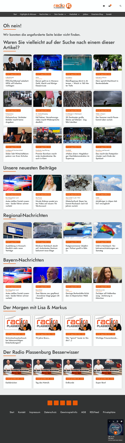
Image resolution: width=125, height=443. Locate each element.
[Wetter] (115, 6)
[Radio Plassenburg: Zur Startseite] (62, 6)
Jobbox (85, 14)
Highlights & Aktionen (28, 14)
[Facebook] (9, 6)
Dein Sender (59, 14)
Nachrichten (43, 14)
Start (15, 14)
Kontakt (108, 14)
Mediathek (73, 14)
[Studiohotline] (21, 6)
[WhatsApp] (5, 6)
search (120, 6)
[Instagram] (13, 6)
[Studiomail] (17, 6)
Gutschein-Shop (97, 14)
